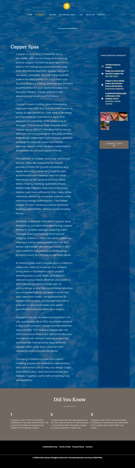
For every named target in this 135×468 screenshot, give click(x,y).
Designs (52, 15)
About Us (90, 15)
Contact (101, 15)
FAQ (81, 15)
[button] (45, 14)
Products (39, 15)
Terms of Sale (65, 447)
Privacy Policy (78, 447)
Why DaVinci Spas (67, 15)
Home (29, 15)
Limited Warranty (50, 447)
